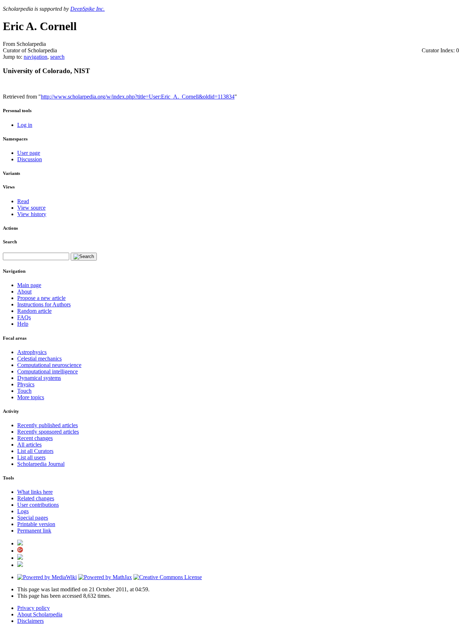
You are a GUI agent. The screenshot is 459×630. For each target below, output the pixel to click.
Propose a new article (41, 298)
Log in (24, 125)
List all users (31, 457)
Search (10, 241)
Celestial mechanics (39, 358)
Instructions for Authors (44, 304)
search (57, 57)
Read (23, 201)
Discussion (29, 159)
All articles (29, 445)
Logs (23, 511)
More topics (30, 397)
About (24, 291)
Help (22, 324)
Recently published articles (47, 425)
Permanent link (34, 531)
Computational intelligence (47, 371)
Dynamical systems (39, 378)
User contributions (38, 505)
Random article (34, 311)
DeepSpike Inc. (87, 9)
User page (28, 153)
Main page (29, 285)
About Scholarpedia (39, 614)
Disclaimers (30, 621)
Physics (25, 384)
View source (31, 208)
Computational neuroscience (49, 365)
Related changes (35, 498)
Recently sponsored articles (48, 432)
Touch (24, 391)
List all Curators (35, 451)
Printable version (36, 524)
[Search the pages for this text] (84, 257)
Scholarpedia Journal (41, 464)
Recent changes (35, 438)
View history (31, 214)
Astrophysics (32, 352)
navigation (35, 57)
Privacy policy (33, 608)
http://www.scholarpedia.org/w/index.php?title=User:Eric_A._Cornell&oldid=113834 (138, 97)
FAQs (24, 317)
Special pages (32, 518)
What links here (35, 492)
